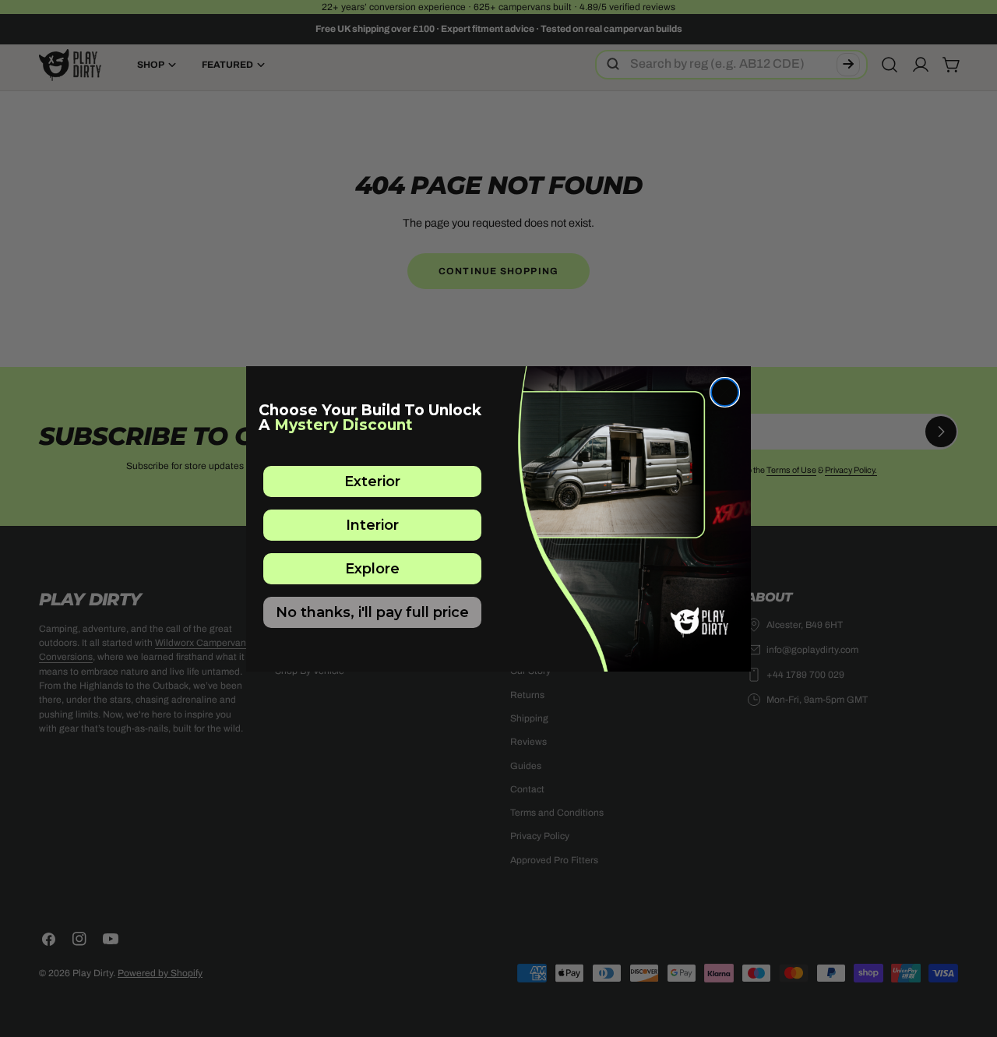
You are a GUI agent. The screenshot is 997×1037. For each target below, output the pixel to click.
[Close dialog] (724, 392)
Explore (372, 568)
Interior (372, 525)
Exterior (372, 481)
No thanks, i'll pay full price (372, 612)
